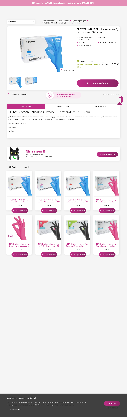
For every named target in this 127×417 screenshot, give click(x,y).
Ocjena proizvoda (63, 106)
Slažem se (112, 403)
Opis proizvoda (26, 106)
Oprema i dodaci (63, 21)
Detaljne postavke (112, 408)
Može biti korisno (101, 106)
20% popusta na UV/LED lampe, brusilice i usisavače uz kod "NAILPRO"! (63, 3)
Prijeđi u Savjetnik (107, 154)
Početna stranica (49, 21)
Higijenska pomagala (79, 21)
